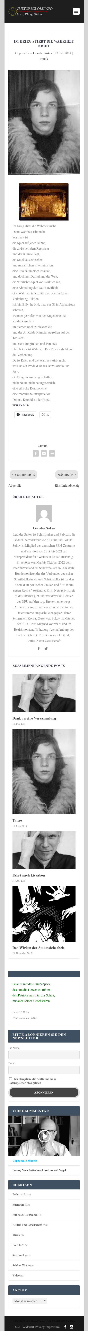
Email (11, 1063)
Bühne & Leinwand (24, 1214)
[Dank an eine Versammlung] (44, 693)
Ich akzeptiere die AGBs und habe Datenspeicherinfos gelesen (32, 1081)
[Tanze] (44, 771)
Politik (44, 58)
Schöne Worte (21, 1265)
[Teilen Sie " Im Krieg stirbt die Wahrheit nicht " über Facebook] (36, 453)
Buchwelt (18, 1204)
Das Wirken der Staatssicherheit (38, 947)
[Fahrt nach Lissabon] (44, 850)
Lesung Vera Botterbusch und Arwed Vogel (39, 1170)
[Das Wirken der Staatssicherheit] (44, 914)
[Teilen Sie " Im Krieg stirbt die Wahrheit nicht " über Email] (44, 453)
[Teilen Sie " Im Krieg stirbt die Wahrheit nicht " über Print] (52, 453)
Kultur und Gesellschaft (27, 1225)
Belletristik (19, 1194)
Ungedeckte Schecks (24, 1160)
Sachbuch (18, 1255)
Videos (16, 1275)
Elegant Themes (38, 1320)
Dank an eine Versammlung (34, 718)
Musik (16, 1235)
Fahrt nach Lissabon (28, 875)
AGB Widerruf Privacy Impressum (37, 1327)
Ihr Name (13, 1048)
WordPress (70, 1320)
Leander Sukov (43, 53)
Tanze (17, 820)
